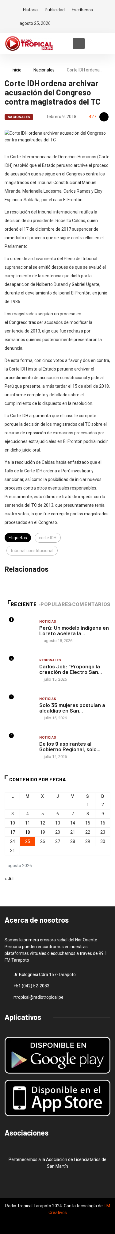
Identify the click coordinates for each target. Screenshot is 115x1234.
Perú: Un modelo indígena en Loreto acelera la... (74, 630)
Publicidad (55, 9)
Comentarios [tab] (91, 604)
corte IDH (47, 537)
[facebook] (59, 23)
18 (27, 832)
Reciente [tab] (23, 604)
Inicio (16, 69)
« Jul (9, 878)
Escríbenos (82, 9)
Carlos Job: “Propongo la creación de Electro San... (70, 669)
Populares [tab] (55, 604)
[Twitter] (70, 23)
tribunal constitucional (32, 550)
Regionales (50, 660)
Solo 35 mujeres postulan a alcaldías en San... (72, 708)
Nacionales (44, 69)
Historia (30, 9)
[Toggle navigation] (79, 43)
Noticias (47, 622)
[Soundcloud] (91, 23)
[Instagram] (80, 23)
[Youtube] (101, 23)
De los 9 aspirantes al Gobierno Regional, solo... (69, 746)
